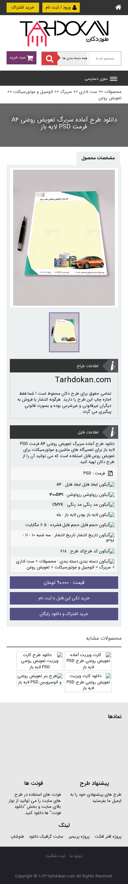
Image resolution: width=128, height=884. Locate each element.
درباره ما (76, 856)
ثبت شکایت (55, 856)
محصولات (112, 91)
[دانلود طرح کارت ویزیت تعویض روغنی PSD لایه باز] (40, 661)
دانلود (33, 836)
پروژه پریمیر (78, 836)
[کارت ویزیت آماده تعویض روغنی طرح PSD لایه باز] (88, 661)
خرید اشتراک (22, 7)
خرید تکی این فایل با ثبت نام (64, 598)
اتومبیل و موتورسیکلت (33, 91)
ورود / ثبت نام (59, 7)
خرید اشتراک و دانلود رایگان (64, 613)
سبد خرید (18, 57)
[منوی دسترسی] (113, 79)
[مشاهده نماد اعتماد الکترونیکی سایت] (72, 749)
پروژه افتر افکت (108, 836)
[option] (64, 238)
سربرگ (66, 91)
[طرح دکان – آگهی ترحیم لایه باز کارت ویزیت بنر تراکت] (64, 33)
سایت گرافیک (51, 836)
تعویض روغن (110, 98)
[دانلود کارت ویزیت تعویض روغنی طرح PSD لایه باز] (88, 682)
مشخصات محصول (98, 158)
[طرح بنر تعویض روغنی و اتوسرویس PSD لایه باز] (40, 679)
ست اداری (88, 91)
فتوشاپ (17, 836)
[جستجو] (49, 58)
